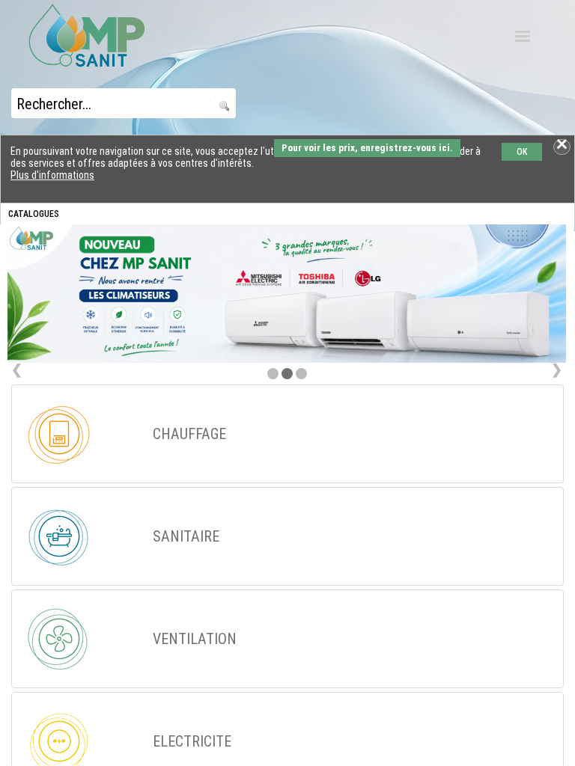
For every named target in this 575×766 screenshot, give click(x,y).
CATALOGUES (33, 214)
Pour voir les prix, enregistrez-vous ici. (367, 147)
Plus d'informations (52, 175)
